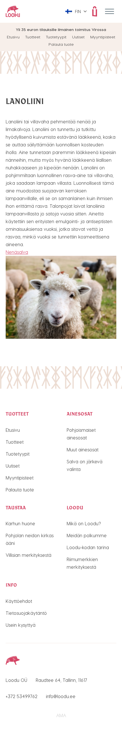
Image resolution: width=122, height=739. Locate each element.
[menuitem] (76, 11)
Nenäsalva (17, 252)
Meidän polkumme (87, 535)
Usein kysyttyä (20, 625)
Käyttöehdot (19, 601)
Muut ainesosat (82, 449)
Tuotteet (32, 36)
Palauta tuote (61, 44)
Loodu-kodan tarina (88, 547)
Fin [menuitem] (78, 11)
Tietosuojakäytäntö (26, 613)
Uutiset (78, 36)
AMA (61, 715)
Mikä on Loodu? (84, 523)
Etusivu (13, 36)
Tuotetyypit (56, 36)
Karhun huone (20, 523)
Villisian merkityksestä (28, 555)
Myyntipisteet (102, 36)
